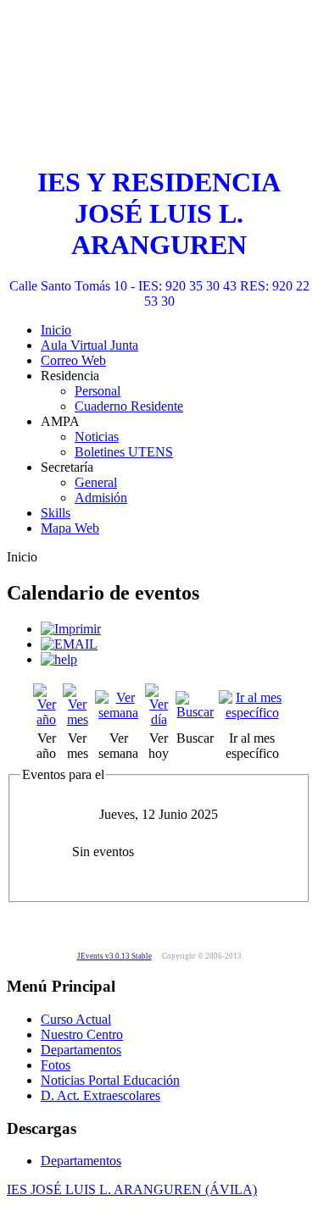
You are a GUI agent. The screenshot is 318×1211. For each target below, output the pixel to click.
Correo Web (73, 360)
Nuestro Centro (82, 1034)
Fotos (55, 1065)
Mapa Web (70, 528)
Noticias (97, 436)
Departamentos (81, 1049)
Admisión (101, 497)
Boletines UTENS (124, 452)
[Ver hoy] (158, 719)
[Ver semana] (118, 712)
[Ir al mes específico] (252, 712)
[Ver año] (46, 719)
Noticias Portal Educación (110, 1080)
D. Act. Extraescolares (100, 1095)
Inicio (56, 330)
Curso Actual (76, 1019)
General (96, 482)
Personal (97, 391)
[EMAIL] (69, 644)
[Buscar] (195, 712)
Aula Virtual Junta (89, 345)
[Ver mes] (77, 719)
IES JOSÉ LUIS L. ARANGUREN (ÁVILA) (132, 1189)
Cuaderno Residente (129, 406)
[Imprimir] (71, 629)
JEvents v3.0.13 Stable (114, 956)
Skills (55, 513)
